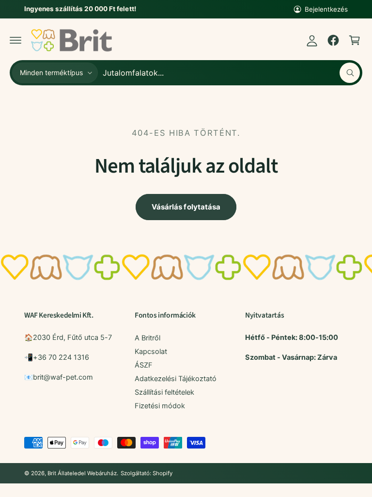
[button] (15, 40)
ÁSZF (144, 365)
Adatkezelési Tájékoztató (176, 378)
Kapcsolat (151, 351)
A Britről (147, 338)
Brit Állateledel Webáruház (81, 473)
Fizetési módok (160, 405)
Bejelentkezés (326, 9)
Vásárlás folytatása (186, 206)
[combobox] (231, 72)
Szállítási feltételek (164, 392)
